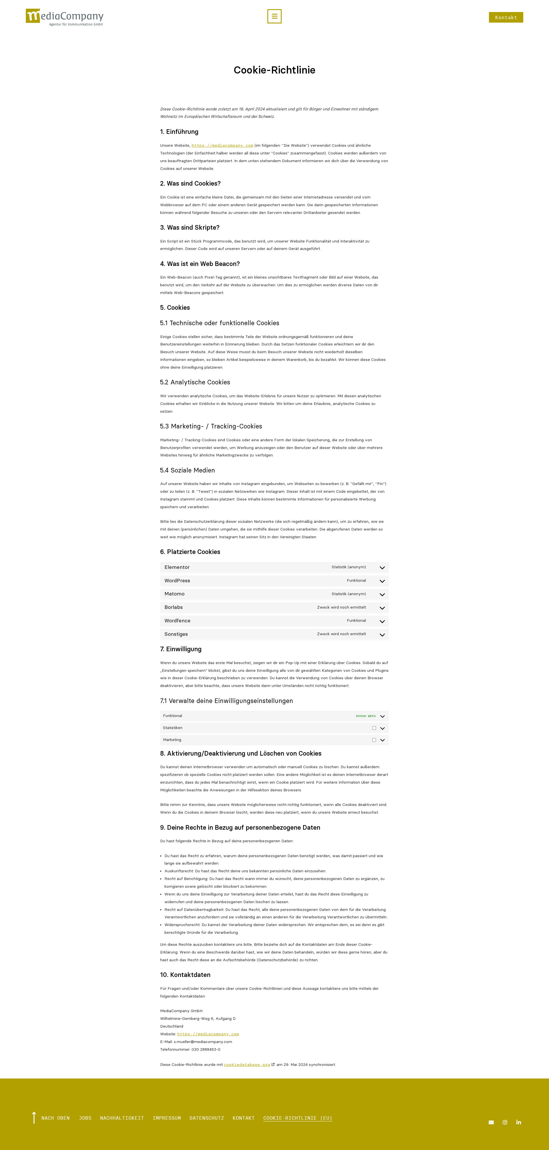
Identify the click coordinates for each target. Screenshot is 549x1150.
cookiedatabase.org (247, 1064)
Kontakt (244, 1118)
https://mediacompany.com (222, 145)
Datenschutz (207, 1118)
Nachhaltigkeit (122, 1118)
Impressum (167, 1118)
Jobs (85, 1118)
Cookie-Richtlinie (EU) (298, 1118)
